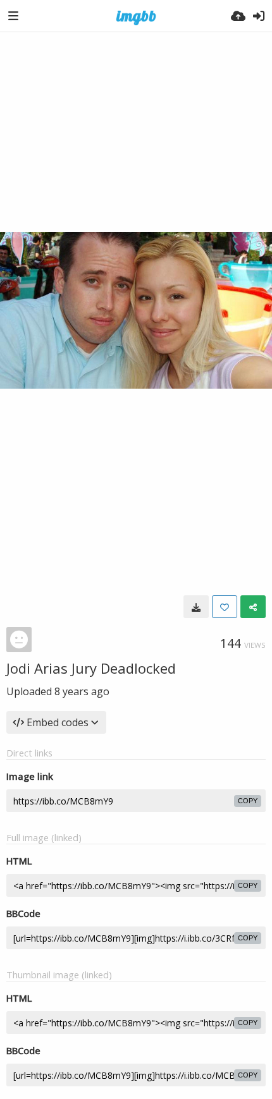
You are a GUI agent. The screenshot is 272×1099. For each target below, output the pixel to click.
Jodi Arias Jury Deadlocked (91, 668)
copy (247, 801)
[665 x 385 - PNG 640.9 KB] (196, 606)
